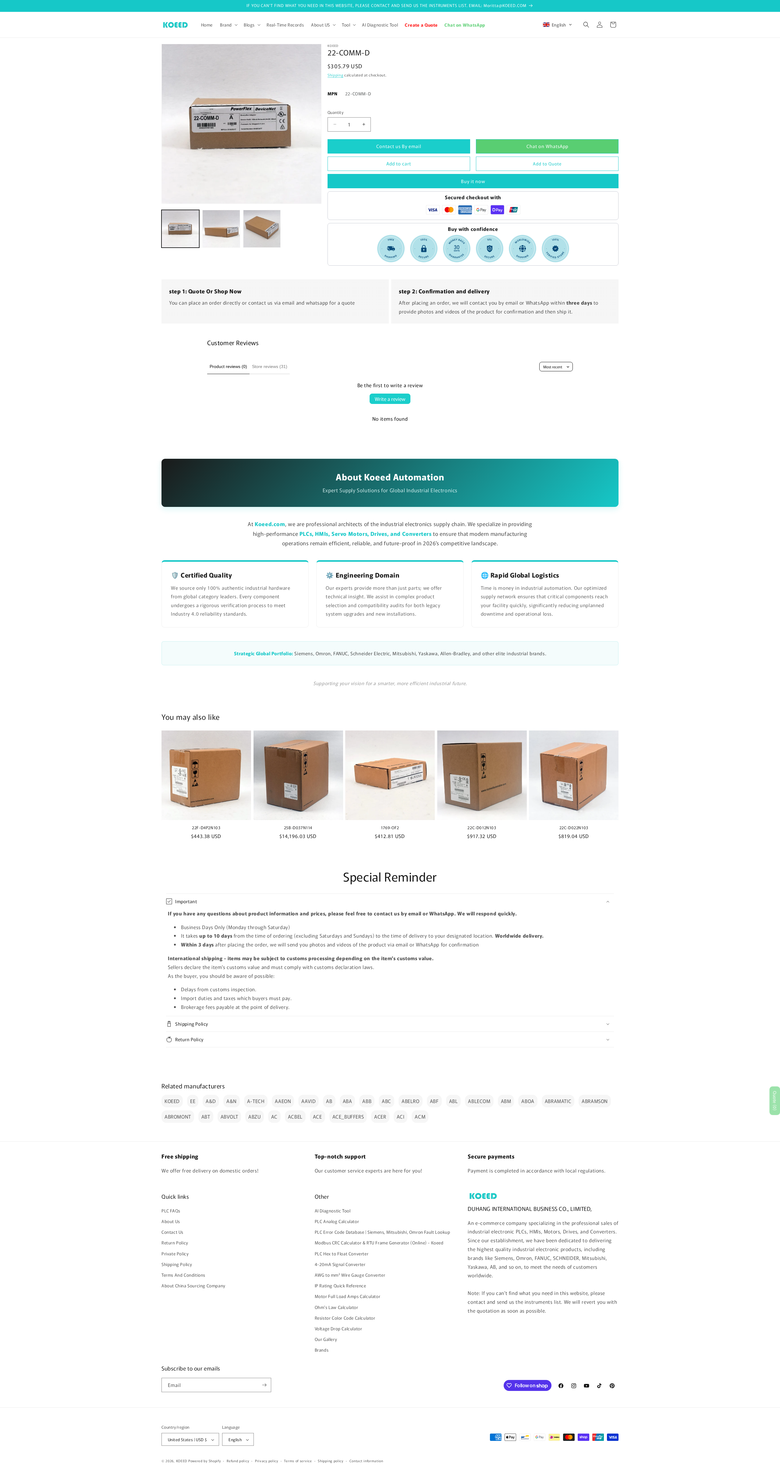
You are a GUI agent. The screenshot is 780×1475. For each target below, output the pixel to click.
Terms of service (298, 1460)
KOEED (172, 1101)
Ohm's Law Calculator (336, 1307)
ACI (401, 1116)
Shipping (335, 74)
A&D (211, 1101)
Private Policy (175, 1253)
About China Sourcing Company (193, 1285)
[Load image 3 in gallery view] (262, 229)
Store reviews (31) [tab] (269, 366)
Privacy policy (266, 1460)
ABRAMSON (595, 1101)
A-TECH (256, 1101)
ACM (420, 1116)
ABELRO (411, 1101)
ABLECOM (479, 1101)
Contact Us (172, 1232)
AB (329, 1101)
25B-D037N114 (298, 827)
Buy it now (473, 181)
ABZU (254, 1116)
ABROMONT (178, 1116)
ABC (386, 1101)
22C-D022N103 (573, 827)
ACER (380, 1116)
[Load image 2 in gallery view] (221, 229)
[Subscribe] (264, 1385)
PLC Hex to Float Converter (342, 1253)
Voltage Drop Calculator (338, 1328)
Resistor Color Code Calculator (345, 1318)
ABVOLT (229, 1116)
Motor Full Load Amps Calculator (348, 1296)
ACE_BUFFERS (348, 1116)
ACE (317, 1116)
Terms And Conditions (183, 1275)
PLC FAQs (170, 1211)
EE (192, 1101)
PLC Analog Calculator (337, 1221)
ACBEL (295, 1116)
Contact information (366, 1460)
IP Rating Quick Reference (340, 1285)
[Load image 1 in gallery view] (180, 229)
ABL (453, 1101)
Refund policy (238, 1460)
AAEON (283, 1101)
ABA (347, 1101)
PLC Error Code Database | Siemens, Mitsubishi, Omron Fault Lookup (382, 1232)
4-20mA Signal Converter (340, 1264)
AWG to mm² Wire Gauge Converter (350, 1275)
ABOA (527, 1101)
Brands (322, 1350)
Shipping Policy (176, 1264)
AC (274, 1116)
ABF (434, 1101)
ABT (205, 1116)
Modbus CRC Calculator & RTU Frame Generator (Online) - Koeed (379, 1243)
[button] (228, 24)
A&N (231, 1101)
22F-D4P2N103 (206, 827)
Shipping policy (330, 1460)
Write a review (390, 398)
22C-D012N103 (481, 827)
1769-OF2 (390, 827)
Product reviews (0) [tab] (228, 366)
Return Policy (174, 1243)
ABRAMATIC (558, 1101)
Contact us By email (398, 146)
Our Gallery (326, 1339)
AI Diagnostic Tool (333, 1211)
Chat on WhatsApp (547, 146)
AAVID (308, 1101)
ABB (366, 1101)
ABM (506, 1101)
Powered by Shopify (204, 1461)
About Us (170, 1221)
